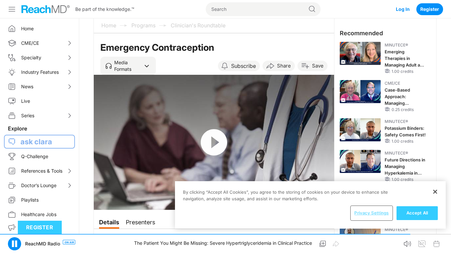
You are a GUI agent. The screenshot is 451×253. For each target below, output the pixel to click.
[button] (128, 66)
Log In (403, 9)
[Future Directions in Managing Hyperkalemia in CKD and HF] (360, 161)
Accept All (417, 212)
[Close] (435, 191)
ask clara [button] (36, 141)
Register (429, 9)
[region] (310, 205)
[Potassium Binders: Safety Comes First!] (360, 129)
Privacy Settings (371, 212)
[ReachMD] (45, 9)
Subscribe (243, 66)
